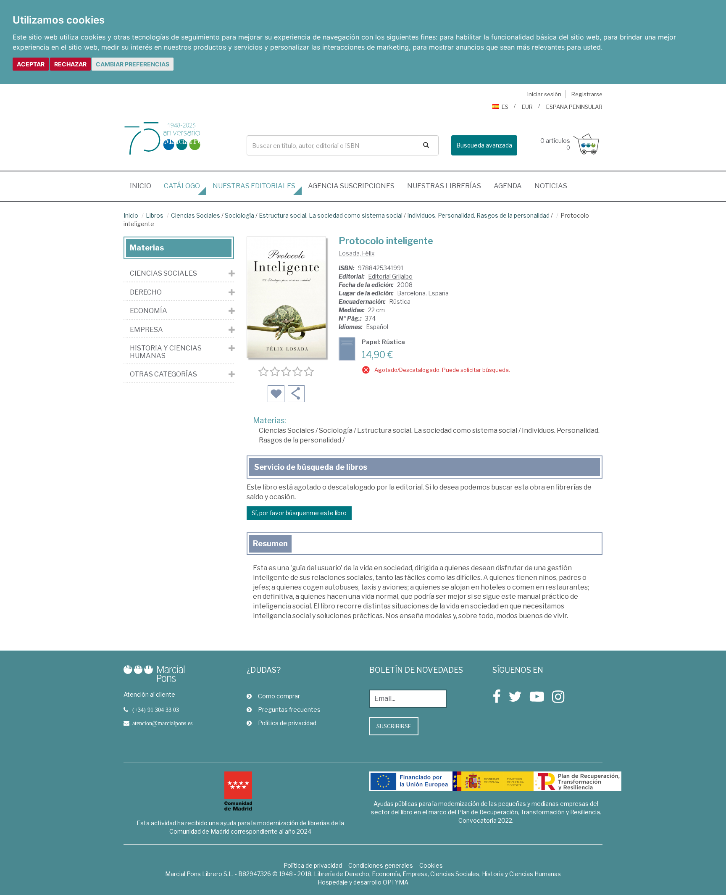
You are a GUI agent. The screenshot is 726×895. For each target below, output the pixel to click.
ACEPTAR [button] (31, 64)
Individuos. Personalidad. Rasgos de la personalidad (478, 215)
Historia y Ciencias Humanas (166, 352)
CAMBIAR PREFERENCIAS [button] (132, 64)
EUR (527, 106)
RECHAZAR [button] (70, 64)
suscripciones (351, 186)
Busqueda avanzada (484, 145)
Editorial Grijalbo (390, 276)
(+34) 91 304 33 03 (155, 710)
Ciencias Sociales (195, 215)
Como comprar (279, 696)
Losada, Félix (356, 253)
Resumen (270, 543)
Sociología (239, 215)
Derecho (146, 292)
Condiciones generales (380, 865)
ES (505, 106)
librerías (444, 186)
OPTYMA (395, 882)
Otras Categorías (163, 374)
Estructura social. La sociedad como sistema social (330, 215)
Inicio (144, 186)
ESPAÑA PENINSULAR (574, 106)
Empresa (146, 330)
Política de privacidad (287, 723)
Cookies (431, 865)
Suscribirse (393, 726)
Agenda (508, 186)
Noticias (550, 186)
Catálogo (182, 186)
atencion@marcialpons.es (162, 723)
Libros (154, 215)
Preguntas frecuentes (289, 709)
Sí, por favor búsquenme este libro (299, 512)
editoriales (254, 186)
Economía (148, 311)
